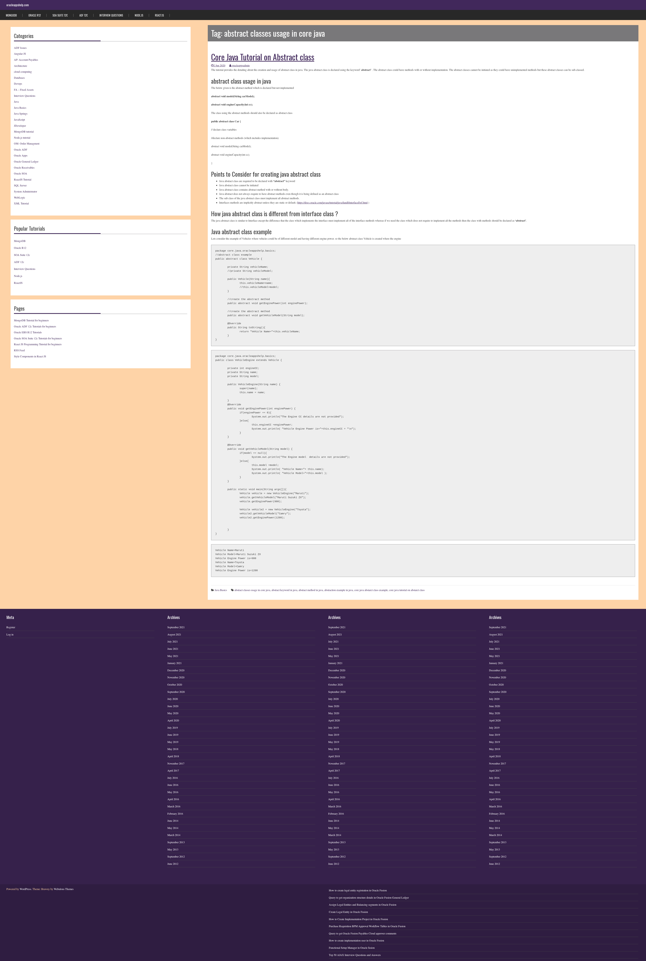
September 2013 (176, 842)
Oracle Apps (20, 155)
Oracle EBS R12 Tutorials (28, 332)
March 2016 (173, 806)
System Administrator (25, 191)
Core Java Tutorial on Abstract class (262, 57)
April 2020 (173, 720)
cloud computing (23, 71)
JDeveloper (20, 125)
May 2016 (172, 792)
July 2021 (172, 641)
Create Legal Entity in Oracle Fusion (348, 912)
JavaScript (19, 119)
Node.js (139, 15)
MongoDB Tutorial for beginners (31, 320)
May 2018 (172, 749)
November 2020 (175, 677)
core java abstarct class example (371, 590)
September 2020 (176, 691)
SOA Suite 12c (60, 15)
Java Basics (20, 107)
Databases (19, 77)
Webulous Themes (64, 889)
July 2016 (172, 777)
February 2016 (175, 813)
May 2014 (172, 828)
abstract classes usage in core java (252, 590)
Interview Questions (111, 15)
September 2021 (176, 627)
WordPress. (26, 889)
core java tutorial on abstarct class (407, 590)
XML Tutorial (21, 203)
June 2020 (172, 706)
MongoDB (11, 15)
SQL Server (20, 185)
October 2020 (174, 684)
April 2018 (173, 756)
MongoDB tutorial (24, 131)
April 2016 (173, 799)
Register (10, 627)
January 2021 (174, 663)
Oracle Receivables (24, 167)
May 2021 (172, 656)
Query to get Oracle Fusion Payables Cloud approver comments (362, 933)
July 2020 (172, 699)
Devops (18, 83)
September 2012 (176, 856)
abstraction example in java (338, 590)
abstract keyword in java (284, 590)
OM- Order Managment (26, 143)
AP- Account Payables (26, 59)
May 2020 (172, 713)
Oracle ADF (20, 149)
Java (16, 101)
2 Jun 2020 (219, 65)
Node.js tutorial (22, 137)
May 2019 (172, 742)
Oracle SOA (20, 173)
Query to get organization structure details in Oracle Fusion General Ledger (369, 897)
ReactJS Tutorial (22, 179)
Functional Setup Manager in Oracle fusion (352, 947)
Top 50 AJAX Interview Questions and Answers (355, 955)
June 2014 (172, 820)
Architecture (20, 65)
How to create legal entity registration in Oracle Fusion (358, 890)
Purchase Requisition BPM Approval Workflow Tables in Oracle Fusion (367, 926)
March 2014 (173, 835)
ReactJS (159, 15)
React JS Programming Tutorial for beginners (38, 344)
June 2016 (172, 785)
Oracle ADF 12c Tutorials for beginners (35, 326)
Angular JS (20, 53)
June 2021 (172, 648)
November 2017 (175, 763)
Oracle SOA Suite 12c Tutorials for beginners (38, 338)
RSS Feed (19, 350)
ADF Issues (20, 47)
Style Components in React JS (30, 356)
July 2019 (172, 727)
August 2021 (174, 634)
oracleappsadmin (240, 65)
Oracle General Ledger (26, 161)
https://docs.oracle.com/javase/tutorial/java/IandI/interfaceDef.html (333, 202)
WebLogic (19, 197)
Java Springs (20, 113)
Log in (9, 634)
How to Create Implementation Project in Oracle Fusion (358, 919)
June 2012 (172, 863)
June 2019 (172, 734)
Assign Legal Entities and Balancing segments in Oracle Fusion (362, 904)
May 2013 (172, 849)
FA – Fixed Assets (24, 89)
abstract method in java (311, 590)
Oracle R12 (34, 15)
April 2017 (173, 770)
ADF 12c (83, 15)
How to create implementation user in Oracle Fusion (356, 940)
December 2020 (175, 670)
